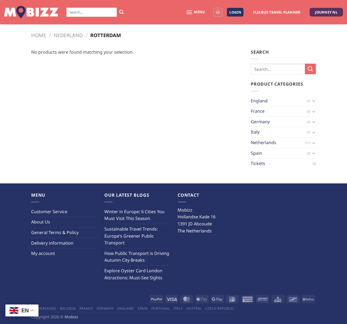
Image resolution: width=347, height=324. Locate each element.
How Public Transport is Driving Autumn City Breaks (136, 256)
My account (43, 253)
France (258, 111)
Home (38, 35)
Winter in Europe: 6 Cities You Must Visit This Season (134, 215)
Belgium (68, 308)
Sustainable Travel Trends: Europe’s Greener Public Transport (131, 236)
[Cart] (218, 12)
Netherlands (263, 142)
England (259, 101)
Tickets (258, 163)
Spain (256, 153)
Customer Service (49, 212)
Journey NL (326, 12)
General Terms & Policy (55, 232)
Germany (260, 122)
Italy (255, 132)
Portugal (160, 308)
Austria (194, 308)
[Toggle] (313, 101)
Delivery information (52, 243)
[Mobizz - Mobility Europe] (31, 12)
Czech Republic (219, 308)
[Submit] (121, 12)
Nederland (68, 35)
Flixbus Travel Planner (277, 12)
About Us (40, 222)
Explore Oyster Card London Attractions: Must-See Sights (133, 274)
